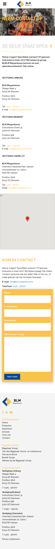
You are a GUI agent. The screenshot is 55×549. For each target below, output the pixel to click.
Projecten (6, 426)
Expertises (7, 429)
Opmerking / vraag (14, 334)
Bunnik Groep (8, 457)
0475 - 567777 (12, 106)
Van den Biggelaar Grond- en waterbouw (21, 451)
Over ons (6, 435)
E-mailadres (11, 307)
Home (5, 422)
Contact (6, 438)
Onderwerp (10, 320)
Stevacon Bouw (9, 454)
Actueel (6, 432)
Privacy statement (11, 539)
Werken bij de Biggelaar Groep (16, 460)
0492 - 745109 (13, 146)
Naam (7, 293)
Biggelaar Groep (10, 448)
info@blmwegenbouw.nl (20, 110)
